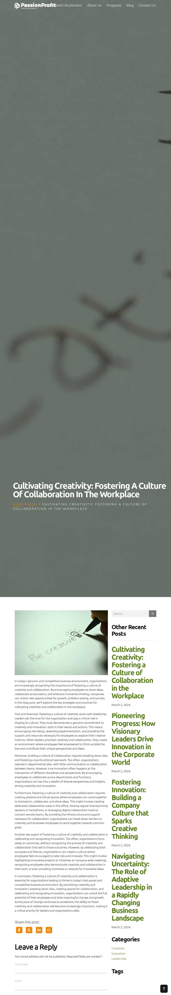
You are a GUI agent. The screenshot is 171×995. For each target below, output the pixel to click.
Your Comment (21, 964)
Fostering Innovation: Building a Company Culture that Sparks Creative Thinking (130, 808)
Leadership (119, 958)
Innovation (118, 953)
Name (18, 981)
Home (18, 504)
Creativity (118, 948)
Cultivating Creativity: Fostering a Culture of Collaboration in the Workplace (132, 672)
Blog (33, 504)
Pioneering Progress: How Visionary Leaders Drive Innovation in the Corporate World (133, 738)
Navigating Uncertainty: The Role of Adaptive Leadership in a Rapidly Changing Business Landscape (132, 886)
